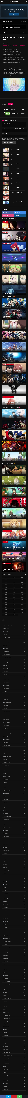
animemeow (6, 716)
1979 (14, 614)
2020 (6, 582)
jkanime (6, 910)
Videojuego (6, 1058)
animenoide (6, 725)
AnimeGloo (6, 699)
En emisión (6, 850)
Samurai (6, 989)
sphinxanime (7, 1018)
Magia (5, 927)
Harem (5, 878)
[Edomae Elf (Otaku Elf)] (14, 32)
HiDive (5, 884)
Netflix (5, 950)
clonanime (6, 793)
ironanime (6, 893)
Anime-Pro (6, 651)
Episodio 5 (19, 168)
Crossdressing (7, 816)
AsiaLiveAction (7, 756)
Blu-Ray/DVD (7, 776)
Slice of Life (6, 1012)
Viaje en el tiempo (8, 1055)
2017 (6, 584)
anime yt (6, 648)
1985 (22, 609)
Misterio (6, 935)
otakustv (6, 955)
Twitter (18, 212)
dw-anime (6, 844)
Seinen (5, 992)
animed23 (6, 671)
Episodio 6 (19, 173)
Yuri (5, 1072)
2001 (14, 597)
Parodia (6, 958)
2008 (6, 592)
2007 (14, 592)
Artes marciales (7, 753)
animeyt (6, 750)
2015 (22, 584)
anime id (6, 634)
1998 (14, 599)
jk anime (6, 907)
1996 (6, 602)
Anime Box (6, 628)
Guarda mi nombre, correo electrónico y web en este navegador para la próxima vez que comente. (13, 139)
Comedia (6, 799)
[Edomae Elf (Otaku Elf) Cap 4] (4, 32)
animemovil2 (7, 722)
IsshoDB (6, 898)
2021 (22, 579)
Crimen (5, 807)
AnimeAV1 (6, 659)
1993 (6, 604)
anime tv (6, 645)
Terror (5, 1032)
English (5, 853)
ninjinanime (6, 952)
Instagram (18, 215)
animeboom (6, 665)
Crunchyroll (6, 819)
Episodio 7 (19, 178)
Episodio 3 (19, 159)
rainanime (6, 975)
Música (5, 944)
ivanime (5, 901)
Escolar (5, 856)
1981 (6, 614)
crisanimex (6, 813)
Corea (5, 802)
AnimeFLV (6, 694)
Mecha (5, 932)
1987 (6, 609)
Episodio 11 (19, 197)
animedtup (6, 677)
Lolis (5, 924)
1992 (14, 604)
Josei (5, 913)
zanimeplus (6, 1075)
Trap (5, 1038)
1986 (14, 609)
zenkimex (6, 1077)
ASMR (5, 759)
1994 (22, 602)
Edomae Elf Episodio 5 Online (14, 46)
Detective (6, 830)
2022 (14, 579)
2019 (14, 582)
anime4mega (7, 654)
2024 (22, 577)
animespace (7, 739)
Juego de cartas (7, 915)
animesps (6, 742)
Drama (5, 841)
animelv (5, 714)
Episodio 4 (19, 163)
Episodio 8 (19, 182)
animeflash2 (6, 688)
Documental (6, 836)
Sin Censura (6, 1009)
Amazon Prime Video (8, 625)
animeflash (6, 685)
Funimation (6, 870)
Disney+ (6, 833)
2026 (6, 577)
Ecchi (5, 847)
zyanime (6, 1089)
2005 (6, 594)
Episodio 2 (19, 154)
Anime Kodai (7, 637)
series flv (6, 995)
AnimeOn (6, 728)
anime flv (6, 631)
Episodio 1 (19, 149)
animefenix (6, 682)
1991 (22, 604)
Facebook (7, 212)
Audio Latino (7, 762)
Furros (5, 873)
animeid (6, 705)
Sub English (6, 1021)
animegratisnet (7, 702)
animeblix (6, 662)
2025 (14, 577)
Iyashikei (6, 904)
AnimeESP (6, 679)
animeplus (6, 736)
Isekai (5, 895)
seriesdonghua (7, 998)
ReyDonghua (7, 981)
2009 (22, 589)
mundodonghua (7, 941)
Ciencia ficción (7, 790)
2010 (14, 589)
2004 (14, 594)
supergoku (6, 1026)
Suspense (6, 1029)
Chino (5, 787)
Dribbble (6, 215)
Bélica (5, 773)
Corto (5, 804)
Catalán (5, 782)
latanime (6, 918)
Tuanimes (6, 1040)
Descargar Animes (8, 827)
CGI (5, 785)
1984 (6, 612)
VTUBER (6, 1060)
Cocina (5, 796)
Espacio (6, 859)
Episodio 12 (19, 201)
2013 (14, 587)
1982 (22, 612)
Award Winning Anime (8, 770)
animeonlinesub (7, 733)
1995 (14, 602)
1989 (14, 607)
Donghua (6, 839)
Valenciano (6, 1043)
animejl (5, 708)
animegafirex (7, 696)
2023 (6, 579)
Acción (5, 623)
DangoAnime (7, 822)
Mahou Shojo (7, 930)
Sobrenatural (7, 1015)
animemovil (6, 719)
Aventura (6, 768)
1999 (6, 599)
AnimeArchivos (7, 657)
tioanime (6, 1035)
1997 (22, 599)
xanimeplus (6, 1063)
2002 (6, 597)
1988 (22, 607)
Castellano (6, 779)
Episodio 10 (19, 192)
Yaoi (5, 1066)
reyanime (6, 978)
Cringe (5, 810)
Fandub (5, 864)
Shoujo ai (6, 1006)
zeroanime (6, 1080)
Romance (6, 986)
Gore (5, 876)
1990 (6, 607)
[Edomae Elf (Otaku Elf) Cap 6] (23, 32)
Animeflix (6, 691)
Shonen (5, 1004)
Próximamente (7, 969)
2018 (22, 582)
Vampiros (6, 1046)
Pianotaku (6, 967)
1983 (14, 612)
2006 (22, 592)
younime (6, 1069)
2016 (14, 584)
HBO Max (6, 881)
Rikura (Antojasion (8, 984)
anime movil (6, 640)
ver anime (6, 1049)
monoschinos (7, 938)
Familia (5, 861)
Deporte (6, 824)
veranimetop (7, 1052)
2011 (6, 589)
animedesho (7, 674)
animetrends (7, 745)
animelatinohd (7, 711)
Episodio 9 (19, 187)
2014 (6, 587)
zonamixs (6, 1086)
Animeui (6, 748)
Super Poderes (7, 1023)
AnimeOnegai (7, 731)
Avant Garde (6, 765)
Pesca (5, 964)
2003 (22, 594)
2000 (22, 597)
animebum (6, 668)
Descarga (10, 104)
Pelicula (6, 961)
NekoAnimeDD (7, 947)
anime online (7, 642)
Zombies (6, 1083)
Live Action (6, 921)
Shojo (5, 1001)
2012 (22, 587)
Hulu (5, 887)
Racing (5, 972)
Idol (5, 890)
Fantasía (6, 867)
